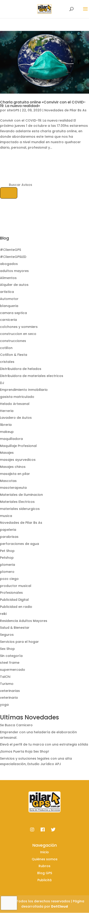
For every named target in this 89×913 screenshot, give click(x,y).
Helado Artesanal (14, 404)
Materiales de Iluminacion (21, 494)
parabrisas (9, 536)
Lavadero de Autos (16, 417)
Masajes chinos (13, 466)
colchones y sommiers (19, 326)
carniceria (8, 319)
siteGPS (13, 110)
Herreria (6, 411)
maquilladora (11, 439)
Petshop (7, 557)
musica (6, 516)
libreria (6, 424)
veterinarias (10, 690)
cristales (7, 361)
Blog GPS (44, 873)
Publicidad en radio (16, 606)
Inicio (44, 852)
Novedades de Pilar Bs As (65, 110)
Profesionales (11, 592)
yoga (4, 704)
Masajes (7, 452)
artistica (7, 291)
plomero (7, 571)
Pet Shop (7, 551)
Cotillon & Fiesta (13, 354)
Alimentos (8, 278)
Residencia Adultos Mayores (23, 621)
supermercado (12, 669)
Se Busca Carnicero (16, 725)
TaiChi (5, 676)
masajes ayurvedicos (18, 459)
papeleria (8, 529)
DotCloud (59, 906)
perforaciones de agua (19, 543)
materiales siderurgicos (20, 508)
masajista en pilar (15, 473)
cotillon (6, 348)
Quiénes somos (45, 859)
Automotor (9, 299)
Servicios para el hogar (19, 641)
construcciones (13, 341)
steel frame (9, 662)
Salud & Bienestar (14, 627)
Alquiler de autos (14, 284)
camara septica (13, 313)
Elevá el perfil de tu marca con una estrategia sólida (44, 744)
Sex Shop (7, 648)
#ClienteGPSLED (13, 256)
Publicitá (44, 880)
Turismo (6, 683)
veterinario (9, 697)
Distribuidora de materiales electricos (31, 376)
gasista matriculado (17, 396)
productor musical (15, 586)
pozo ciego (9, 578)
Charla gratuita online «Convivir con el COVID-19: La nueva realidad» (43, 104)
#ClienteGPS (10, 249)
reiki (3, 613)
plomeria (7, 564)
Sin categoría (11, 656)
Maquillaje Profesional (18, 446)
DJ (2, 383)
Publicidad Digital (14, 599)
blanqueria (9, 306)
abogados (9, 264)
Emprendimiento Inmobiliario (24, 389)
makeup (7, 431)
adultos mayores (14, 271)
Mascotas (8, 481)
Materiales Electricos (17, 501)
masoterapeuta (13, 487)
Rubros (44, 866)
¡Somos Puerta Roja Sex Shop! (24, 751)
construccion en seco (18, 334)
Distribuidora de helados (20, 369)
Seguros (7, 634)
